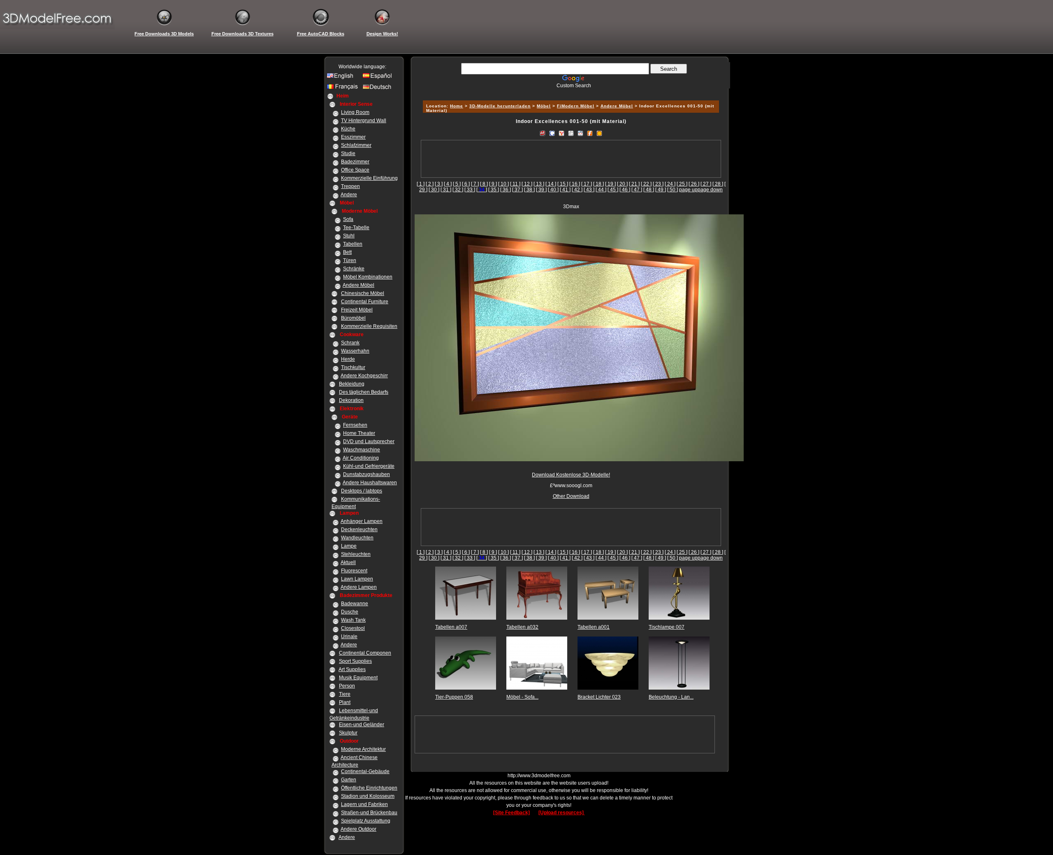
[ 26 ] (694, 184)
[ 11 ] (515, 184)
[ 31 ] (446, 190)
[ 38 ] (529, 190)
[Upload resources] (561, 813)
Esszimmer (353, 137)
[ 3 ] (439, 184)
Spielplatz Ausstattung (365, 821)
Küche (348, 129)
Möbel (544, 106)
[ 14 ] (550, 184)
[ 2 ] (430, 184)
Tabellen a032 (522, 627)
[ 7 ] (475, 184)
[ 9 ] (493, 184)
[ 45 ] (613, 190)
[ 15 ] (562, 184)
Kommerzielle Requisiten (369, 326)
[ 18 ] (598, 184)
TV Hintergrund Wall (363, 120)
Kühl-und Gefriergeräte (368, 466)
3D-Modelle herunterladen (500, 106)
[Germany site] (379, 89)
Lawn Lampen (357, 579)
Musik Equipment (358, 678)
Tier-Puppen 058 (454, 697)
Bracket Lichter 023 (599, 697)
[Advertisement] (569, 91)
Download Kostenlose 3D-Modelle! (571, 475)
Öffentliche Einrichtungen (369, 788)
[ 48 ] (648, 190)
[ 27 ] (705, 184)
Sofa (348, 219)
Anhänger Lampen (362, 521)
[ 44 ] (601, 190)
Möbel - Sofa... (522, 697)
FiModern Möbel (575, 106)
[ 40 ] (553, 190)
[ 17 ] (586, 184)
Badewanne (354, 603)
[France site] (343, 89)
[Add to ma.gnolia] (599, 133)
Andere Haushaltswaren (370, 483)
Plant (344, 702)
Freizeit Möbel (357, 310)
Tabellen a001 (594, 627)
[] (481, 190)
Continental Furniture (364, 301)
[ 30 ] (434, 190)
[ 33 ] (469, 190)
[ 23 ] (658, 184)
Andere (349, 194)
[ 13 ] (538, 184)
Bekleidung (351, 384)
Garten (348, 780)
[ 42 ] (577, 190)
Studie (348, 153)
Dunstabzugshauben (366, 474)
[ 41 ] (565, 190)
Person (347, 686)
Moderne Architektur (363, 749)
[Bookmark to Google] (552, 133)
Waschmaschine (361, 450)
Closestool (353, 628)
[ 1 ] (420, 184)
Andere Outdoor (358, 829)
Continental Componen (365, 653)
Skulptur (348, 733)
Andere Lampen (359, 587)
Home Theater (359, 433)
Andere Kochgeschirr (364, 376)
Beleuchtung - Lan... (671, 697)
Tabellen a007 (451, 627)
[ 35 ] (493, 190)
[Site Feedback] (511, 813)
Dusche (349, 612)
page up (688, 190)
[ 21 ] (634, 184)
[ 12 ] (527, 184)
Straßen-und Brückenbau (369, 813)
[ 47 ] (636, 190)
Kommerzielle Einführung (369, 178)
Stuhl (349, 236)
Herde (348, 359)
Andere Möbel (358, 285)
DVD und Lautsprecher (368, 441)
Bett (347, 252)
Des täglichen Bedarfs (363, 392)
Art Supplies (352, 669)
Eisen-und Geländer (361, 724)
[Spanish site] (379, 78)
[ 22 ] (646, 184)
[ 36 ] (505, 190)
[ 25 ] (682, 184)
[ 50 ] (672, 190)
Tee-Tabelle (356, 227)
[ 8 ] (484, 184)
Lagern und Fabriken (364, 804)
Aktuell (348, 562)
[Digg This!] (571, 133)
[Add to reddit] (580, 133)
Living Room (355, 112)
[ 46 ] (624, 190)
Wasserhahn (355, 351)
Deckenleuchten (359, 529)
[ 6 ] (466, 184)
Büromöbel (353, 318)
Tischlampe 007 (666, 627)
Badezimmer (355, 162)
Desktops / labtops (361, 491)
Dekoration (351, 400)
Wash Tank (353, 620)
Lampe (349, 546)
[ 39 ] (541, 190)
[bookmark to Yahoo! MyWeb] (561, 133)
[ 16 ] (574, 184)
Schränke (353, 269)
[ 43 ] (589, 190)
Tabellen (352, 244)
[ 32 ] (457, 190)
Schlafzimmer (356, 145)
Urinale (349, 636)
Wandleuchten (357, 538)
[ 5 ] (457, 184)
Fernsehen (355, 425)
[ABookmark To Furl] (590, 133)
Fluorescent (354, 571)
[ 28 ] (717, 184)
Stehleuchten (356, 554)
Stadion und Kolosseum (367, 796)
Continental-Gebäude (365, 771)
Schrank (350, 343)
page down (710, 190)
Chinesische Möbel (362, 293)
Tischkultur (353, 367)
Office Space (355, 170)
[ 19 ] (610, 184)
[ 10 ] (503, 184)
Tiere (344, 694)
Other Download (571, 496)
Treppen (350, 186)
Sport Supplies (355, 661)
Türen (349, 260)
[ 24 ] (670, 184)
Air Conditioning (361, 458)
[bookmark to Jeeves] (542, 133)
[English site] (343, 78)
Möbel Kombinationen (367, 277)
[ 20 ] (622, 184)
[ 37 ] (517, 190)
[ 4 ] (448, 184)
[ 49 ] (660, 190)
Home (456, 106)
